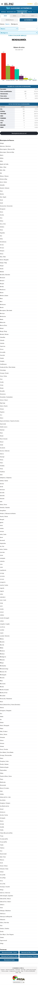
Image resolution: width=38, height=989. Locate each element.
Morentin (2, 677)
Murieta (2, 686)
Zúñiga (1, 943)
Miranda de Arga (4, 668)
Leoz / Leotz (3, 600)
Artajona (2, 250)
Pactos (30, 11)
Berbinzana (3, 304)
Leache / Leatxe (4, 585)
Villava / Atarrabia (4, 922)
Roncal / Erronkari (4, 788)
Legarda (2, 588)
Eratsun (2, 409)
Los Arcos (2, 627)
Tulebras (2, 848)
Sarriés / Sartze (4, 815)
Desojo (1, 388)
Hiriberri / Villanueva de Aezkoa (8, 513)
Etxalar (1, 436)
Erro (1, 415)
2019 (5, 16)
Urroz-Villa (2, 883)
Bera (1, 301)
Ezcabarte (2, 447)
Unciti (1, 863)
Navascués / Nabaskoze (6, 698)
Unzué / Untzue (4, 865)
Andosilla (2, 185)
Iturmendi (2, 540)
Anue (1, 191)
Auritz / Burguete (4, 259)
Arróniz (2, 244)
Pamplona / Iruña (4, 761)
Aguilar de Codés (4, 164)
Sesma (1, 821)
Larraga (2, 573)
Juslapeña (2, 558)
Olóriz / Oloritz (3, 734)
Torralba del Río (4, 839)
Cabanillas (2, 337)
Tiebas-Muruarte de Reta (6, 833)
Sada (1, 791)
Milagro (2, 662)
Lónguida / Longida (5, 624)
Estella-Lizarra (3, 427)
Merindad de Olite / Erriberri (28, 952)
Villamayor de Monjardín (6, 916)
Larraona (2, 576)
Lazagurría (2, 582)
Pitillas (1, 773)
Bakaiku (2, 271)
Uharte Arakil (3, 854)
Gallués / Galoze (4, 480)
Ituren (1, 537)
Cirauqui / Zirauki (4, 373)
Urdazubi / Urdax (4, 868)
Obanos (2, 707)
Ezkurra (2, 453)
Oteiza (1, 758)
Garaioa (2, 483)
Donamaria (3, 394)
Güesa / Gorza (3, 504)
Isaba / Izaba (3, 534)
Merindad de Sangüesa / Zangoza (29, 956)
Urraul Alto (2, 874)
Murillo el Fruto (3, 692)
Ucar (1, 851)
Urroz (1, 880)
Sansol (1, 809)
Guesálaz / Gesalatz (5, 507)
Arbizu (1, 221)
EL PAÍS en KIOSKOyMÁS (29, 971)
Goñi (1, 501)
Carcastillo (2, 352)
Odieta (1, 716)
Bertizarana (3, 316)
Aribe (1, 238)
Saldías (2, 794)
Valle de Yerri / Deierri (5, 901)
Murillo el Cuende (4, 689)
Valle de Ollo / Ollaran (5, 898)
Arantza (2, 215)
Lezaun (2, 612)
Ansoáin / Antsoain (4, 188)
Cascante (2, 355)
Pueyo (1, 779)
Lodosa (2, 621)
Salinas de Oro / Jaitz (5, 797)
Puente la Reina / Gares (6, 776)
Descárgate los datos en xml (19, 133)
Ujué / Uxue (3, 857)
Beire (1, 298)
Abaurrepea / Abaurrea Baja (7, 152)
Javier (1, 555)
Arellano (2, 227)
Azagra (2, 265)
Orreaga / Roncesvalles (6, 755)
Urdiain (2, 871)
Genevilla (2, 495)
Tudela (1, 845)
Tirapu (1, 836)
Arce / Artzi (3, 224)
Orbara (2, 740)
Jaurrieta (2, 552)
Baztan (1, 292)
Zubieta (2, 937)
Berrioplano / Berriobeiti (6, 310)
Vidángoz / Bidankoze (5, 910)
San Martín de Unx (4, 806)
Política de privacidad (31, 969)
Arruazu (2, 247)
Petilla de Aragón (4, 767)
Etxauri (1, 442)
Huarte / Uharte (4, 516)
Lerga (1, 603)
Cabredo (2, 340)
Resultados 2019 (22, 11)
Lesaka (2, 609)
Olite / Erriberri (3, 731)
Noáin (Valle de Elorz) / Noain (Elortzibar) (10, 704)
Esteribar (2, 430)
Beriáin (2, 307)
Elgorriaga (2, 403)
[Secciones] (2, 4)
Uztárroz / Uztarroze (5, 892)
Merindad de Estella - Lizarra (9, 952)
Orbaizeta (2, 737)
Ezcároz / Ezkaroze (4, 450)
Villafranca (2, 913)
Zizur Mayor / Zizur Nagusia (7, 934)
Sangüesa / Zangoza (5, 803)
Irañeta (2, 528)
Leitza (1, 594)
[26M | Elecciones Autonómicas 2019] (19, 8)
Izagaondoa (3, 543)
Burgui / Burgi (3, 331)
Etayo (1, 433)
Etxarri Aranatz (3, 439)
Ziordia (1, 931)
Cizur (1, 379)
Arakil (1, 203)
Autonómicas (28, 20)
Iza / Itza (2, 546)
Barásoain (2, 277)
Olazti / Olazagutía (4, 725)
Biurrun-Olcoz (3, 325)
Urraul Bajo (3, 877)
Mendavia (2, 651)
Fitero (1, 462)
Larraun (2, 579)
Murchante (2, 683)
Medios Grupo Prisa (18, 982)
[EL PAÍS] (8, 4)
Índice (17, 972)
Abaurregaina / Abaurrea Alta (7, 149)
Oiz (1, 719)
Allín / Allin (2, 170)
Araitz (1, 200)
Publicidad (17, 969)
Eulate (1, 444)
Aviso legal (23, 969)
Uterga (1, 889)
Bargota (2, 283)
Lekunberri (2, 597)
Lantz (1, 567)
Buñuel (1, 328)
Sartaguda (2, 818)
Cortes (1, 385)
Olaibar (2, 722)
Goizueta (2, 498)
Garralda (2, 492)
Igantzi (1, 522)
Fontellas (2, 465)
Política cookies (5, 971)
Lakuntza (2, 561)
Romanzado (3, 785)
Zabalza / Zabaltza (4, 928)
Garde (1, 486)
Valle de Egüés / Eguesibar (6, 895)
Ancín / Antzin (3, 182)
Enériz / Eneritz (4, 406)
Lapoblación (3, 570)
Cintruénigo (3, 370)
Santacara (2, 812)
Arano (1, 212)
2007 (32, 16)
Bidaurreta (2, 322)
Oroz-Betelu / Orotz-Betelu (6, 752)
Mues (1, 680)
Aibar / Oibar (3, 167)
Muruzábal (2, 695)
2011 (23, 16)
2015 (14, 16)
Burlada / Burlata (4, 334)
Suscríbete (30, 3)
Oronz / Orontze (4, 749)
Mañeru (2, 639)
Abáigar (2, 143)
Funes (1, 468)
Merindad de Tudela (9, 960)
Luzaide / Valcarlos (4, 636)
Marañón (2, 642)
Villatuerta (2, 919)
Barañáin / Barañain (5, 274)
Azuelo (1, 268)
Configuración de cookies (14, 971)
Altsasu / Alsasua (4, 176)
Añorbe (2, 194)
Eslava (1, 418)
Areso (1, 230)
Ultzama (2, 860)
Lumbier (2, 630)
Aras (1, 218)
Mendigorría (3, 656)
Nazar (1, 701)
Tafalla (1, 830)
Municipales (9, 20)
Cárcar (1, 349)
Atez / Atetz (3, 256)
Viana (1, 907)
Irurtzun (2, 531)
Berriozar (2, 313)
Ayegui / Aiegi (3, 262)
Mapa (22, 971)
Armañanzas (3, 241)
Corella (2, 382)
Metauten (2, 659)
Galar (1, 474)
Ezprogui (2, 456)
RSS (20, 972)
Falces (1, 459)
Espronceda (3, 424)
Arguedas (2, 233)
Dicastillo (2, 391)
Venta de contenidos (10, 969)
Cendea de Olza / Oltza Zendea (7, 367)
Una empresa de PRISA (18, 977)
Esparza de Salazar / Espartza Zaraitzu (9, 421)
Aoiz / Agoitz (3, 197)
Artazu (1, 253)
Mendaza (2, 654)
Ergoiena (2, 412)
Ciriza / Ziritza (3, 376)
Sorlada (2, 824)
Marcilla (2, 645)
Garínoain (2, 489)
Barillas (2, 286)
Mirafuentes (3, 665)
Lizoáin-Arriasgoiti (4, 618)
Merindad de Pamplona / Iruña (9, 956)
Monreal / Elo (3, 671)
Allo (1, 173)
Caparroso (2, 346)
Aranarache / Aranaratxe (6, 206)
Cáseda (2, 358)
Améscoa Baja (3, 179)
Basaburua (2, 289)
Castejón (2, 361)
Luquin (1, 633)
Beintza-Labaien (4, 295)
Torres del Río (3, 842)
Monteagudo (3, 674)
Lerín (1, 606)
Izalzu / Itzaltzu (3, 549)
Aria (1, 235)
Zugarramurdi (3, 940)
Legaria (2, 591)
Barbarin (2, 280)
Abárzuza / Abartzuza (5, 146)
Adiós (1, 161)
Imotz (1, 525)
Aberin (1, 155)
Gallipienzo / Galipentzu (6, 477)
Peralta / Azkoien (4, 764)
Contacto (3, 969)
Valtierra (2, 904)
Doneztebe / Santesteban (6, 397)
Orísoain (2, 743)
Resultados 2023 (11, 11)
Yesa (1, 925)
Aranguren (2, 209)
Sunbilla (2, 827)
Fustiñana (2, 471)
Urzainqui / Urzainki (5, 886)
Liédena (2, 615)
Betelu (1, 319)
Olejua (1, 728)
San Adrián (2, 800)
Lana (1, 564)
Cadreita (2, 343)
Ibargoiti (2, 519)
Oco (1, 713)
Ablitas (1, 158)
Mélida (1, 648)
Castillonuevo (3, 364)
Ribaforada (2, 782)
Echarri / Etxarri (4, 400)
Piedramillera (3, 770)
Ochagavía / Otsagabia (5, 710)
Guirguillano (3, 510)
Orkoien (2, 746)
